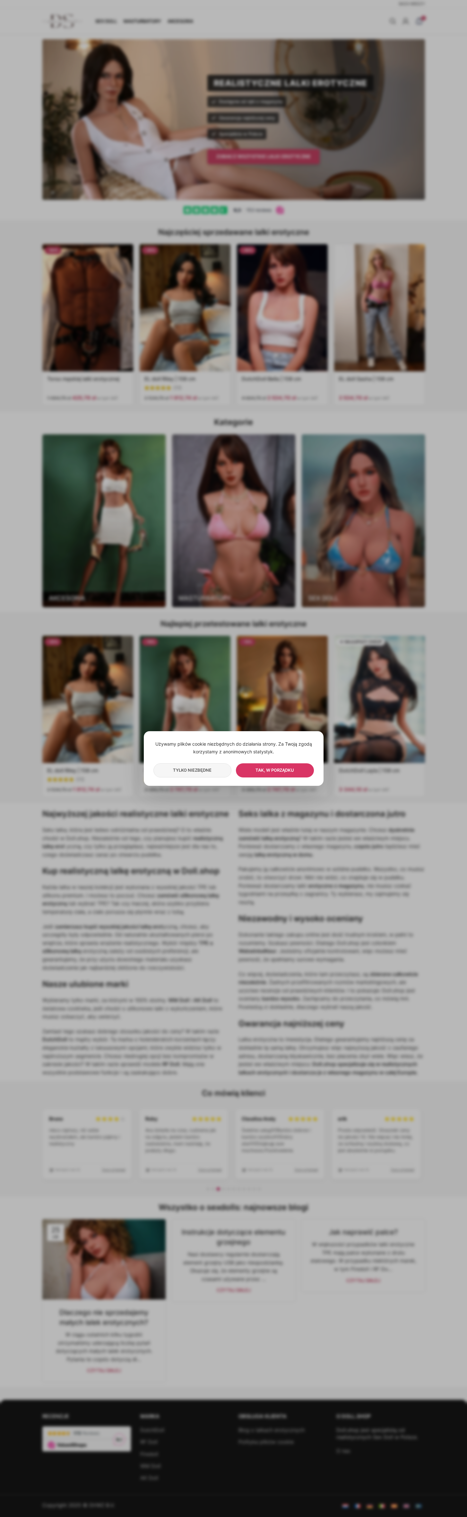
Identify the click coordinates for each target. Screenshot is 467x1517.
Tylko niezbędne (192, 770)
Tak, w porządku (274, 770)
